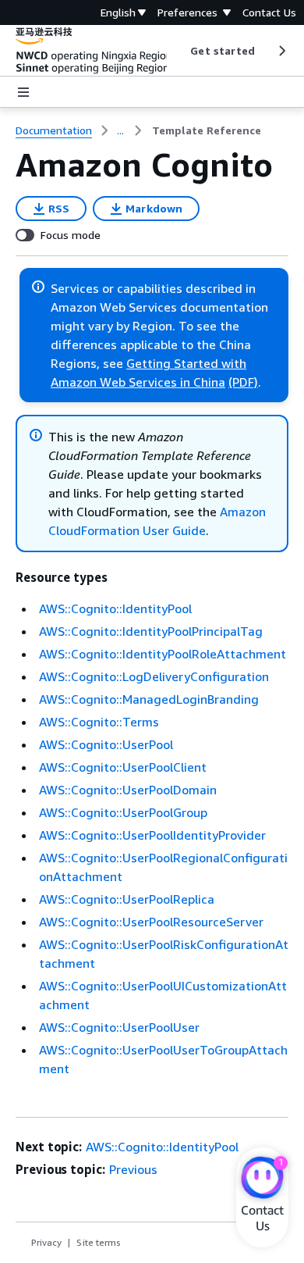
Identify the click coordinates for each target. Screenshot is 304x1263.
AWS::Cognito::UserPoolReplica (126, 899)
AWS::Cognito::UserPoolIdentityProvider (152, 835)
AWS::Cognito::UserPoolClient (123, 767)
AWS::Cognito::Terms (99, 722)
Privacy (46, 1242)
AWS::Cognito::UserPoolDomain (128, 789)
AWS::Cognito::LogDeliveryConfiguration (154, 676)
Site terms (98, 1242)
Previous (133, 1169)
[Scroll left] (179, 50)
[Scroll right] (281, 50)
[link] (206, 130)
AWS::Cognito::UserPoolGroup (123, 812)
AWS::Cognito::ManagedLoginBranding (149, 699)
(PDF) (243, 382)
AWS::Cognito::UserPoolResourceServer (151, 921)
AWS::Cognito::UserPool (106, 744)
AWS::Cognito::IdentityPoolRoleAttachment (162, 654)
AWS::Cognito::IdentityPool (115, 608)
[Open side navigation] (23, 92)
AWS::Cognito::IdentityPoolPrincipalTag (151, 631)
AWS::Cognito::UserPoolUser (119, 1027)
